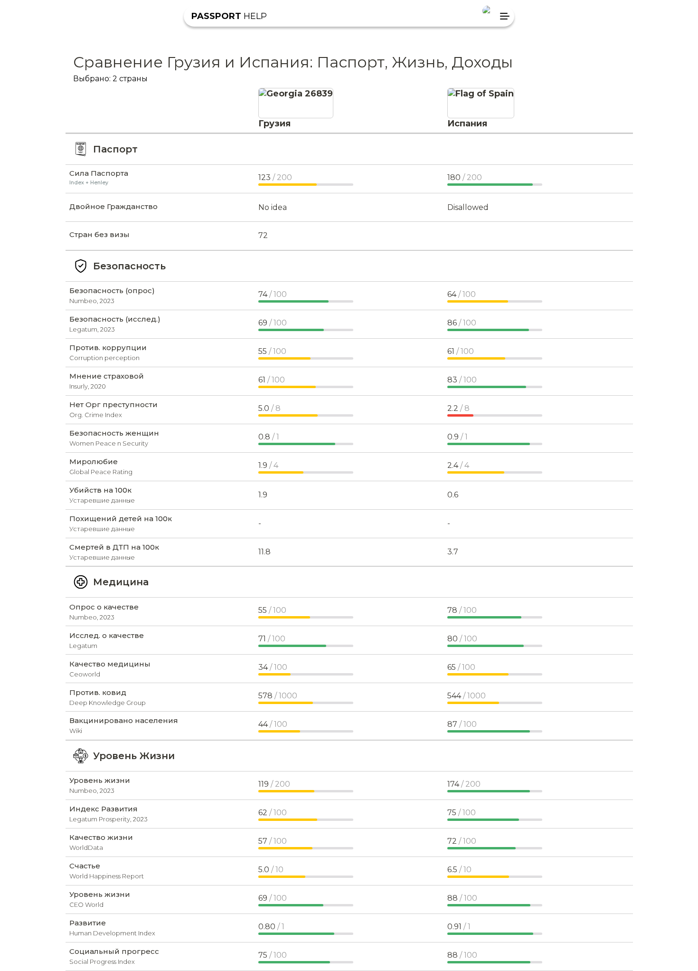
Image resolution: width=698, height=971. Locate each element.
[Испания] (480, 93)
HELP (229, 16)
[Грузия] (295, 93)
